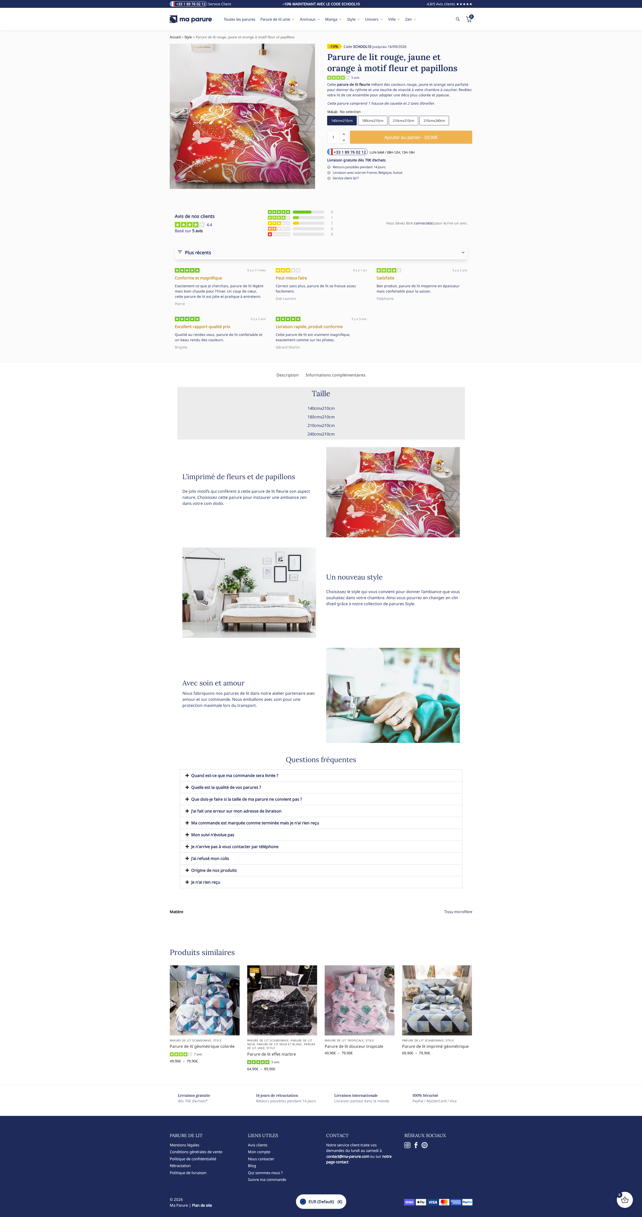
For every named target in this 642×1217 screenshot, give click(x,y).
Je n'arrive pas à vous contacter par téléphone (234, 846)
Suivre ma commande (267, 1179)
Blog (252, 1165)
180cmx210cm (372, 120)
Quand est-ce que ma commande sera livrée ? (234, 775)
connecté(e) (423, 223)
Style (188, 37)
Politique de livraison (188, 1172)
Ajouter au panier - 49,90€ (205, 1071)
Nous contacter (261, 1158)
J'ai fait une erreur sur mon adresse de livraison (236, 811)
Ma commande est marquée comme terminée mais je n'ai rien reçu (255, 823)
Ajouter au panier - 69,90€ (437, 1063)
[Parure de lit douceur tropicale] (360, 1000)
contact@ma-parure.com (347, 1156)
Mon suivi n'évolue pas (212, 834)
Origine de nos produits (214, 870)
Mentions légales (184, 1144)
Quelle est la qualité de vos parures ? (226, 787)
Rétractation (180, 1165)
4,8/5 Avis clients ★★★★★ (449, 4)
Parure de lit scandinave (190, 1040)
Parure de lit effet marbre (271, 1054)
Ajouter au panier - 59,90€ (411, 137)
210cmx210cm (403, 120)
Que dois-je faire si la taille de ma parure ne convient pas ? (246, 799)
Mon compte (259, 1151)
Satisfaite (385, 278)
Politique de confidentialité (193, 1158)
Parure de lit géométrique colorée (202, 1046)
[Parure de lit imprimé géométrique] (437, 1000)
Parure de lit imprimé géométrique (435, 1046)
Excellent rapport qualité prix (202, 326)
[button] (344, 134)
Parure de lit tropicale (344, 1040)
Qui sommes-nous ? (265, 1172)
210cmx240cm (434, 120)
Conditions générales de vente (196, 1151)
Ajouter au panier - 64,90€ (282, 1079)
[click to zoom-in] (242, 116)
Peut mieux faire (291, 278)
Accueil (175, 37)
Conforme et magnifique (198, 278)
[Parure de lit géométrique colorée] (205, 1000)
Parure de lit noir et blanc (279, 1044)
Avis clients (257, 1144)
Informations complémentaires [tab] (336, 375)
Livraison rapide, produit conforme (309, 326)
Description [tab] (287, 375)
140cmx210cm (342, 120)
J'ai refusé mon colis (210, 858)
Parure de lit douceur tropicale (354, 1046)
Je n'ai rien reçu (205, 882)
